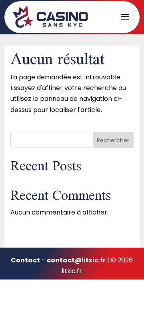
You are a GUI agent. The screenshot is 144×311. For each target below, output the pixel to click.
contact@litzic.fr (76, 260)
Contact (25, 260)
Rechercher (113, 140)
